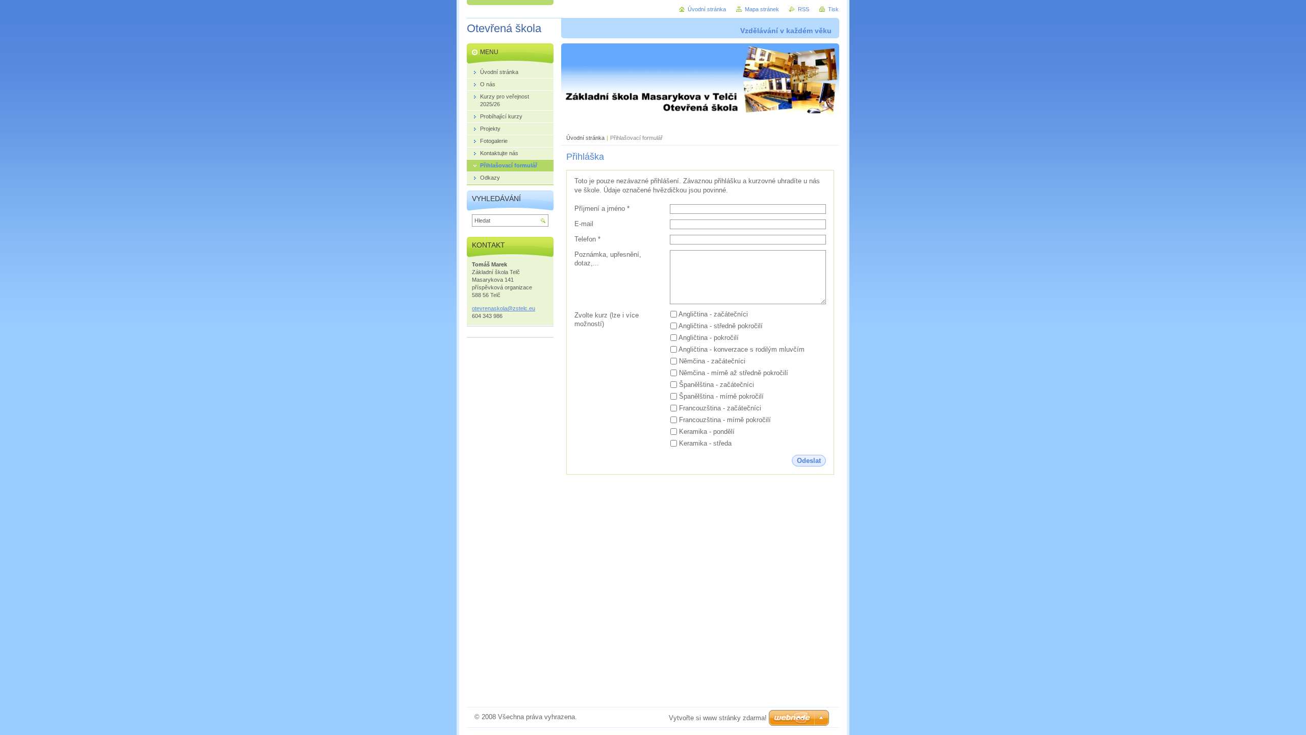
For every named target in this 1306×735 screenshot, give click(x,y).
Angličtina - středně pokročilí (721, 326)
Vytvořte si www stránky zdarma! (718, 718)
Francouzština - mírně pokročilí (725, 420)
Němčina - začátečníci (712, 361)
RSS (803, 9)
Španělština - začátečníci (716, 384)
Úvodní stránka (585, 138)
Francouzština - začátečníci (720, 408)
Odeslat (809, 460)
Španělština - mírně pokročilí (721, 396)
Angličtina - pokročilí (709, 337)
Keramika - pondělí (707, 431)
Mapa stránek (762, 9)
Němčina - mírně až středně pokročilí (733, 373)
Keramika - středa (705, 443)
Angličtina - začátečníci (713, 314)
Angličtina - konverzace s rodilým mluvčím (742, 349)
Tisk (833, 9)
